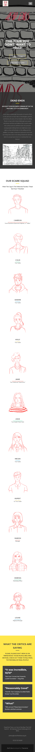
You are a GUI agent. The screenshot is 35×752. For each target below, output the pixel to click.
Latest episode (17, 56)
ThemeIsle (25, 748)
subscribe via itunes (17, 62)
